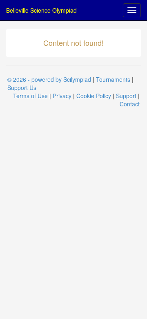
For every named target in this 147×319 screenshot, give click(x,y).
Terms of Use (30, 96)
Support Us (21, 87)
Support (126, 96)
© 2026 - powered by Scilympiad (49, 79)
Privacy (62, 96)
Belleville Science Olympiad (41, 10)
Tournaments (113, 79)
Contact (130, 104)
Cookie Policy (93, 96)
